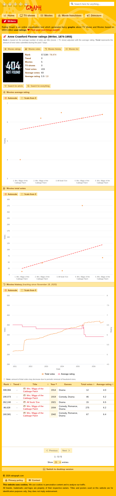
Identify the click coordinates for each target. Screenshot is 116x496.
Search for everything (40, 86)
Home (11, 15)
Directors (96, 15)
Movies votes (34, 49)
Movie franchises (71, 15)
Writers (12, 21)
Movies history (54, 49)
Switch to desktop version (59, 469)
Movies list (73, 49)
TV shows (29, 15)
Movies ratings (14, 49)
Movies (48, 15)
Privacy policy (15, 480)
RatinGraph (21, 3)
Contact (36, 480)
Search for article (15, 86)
